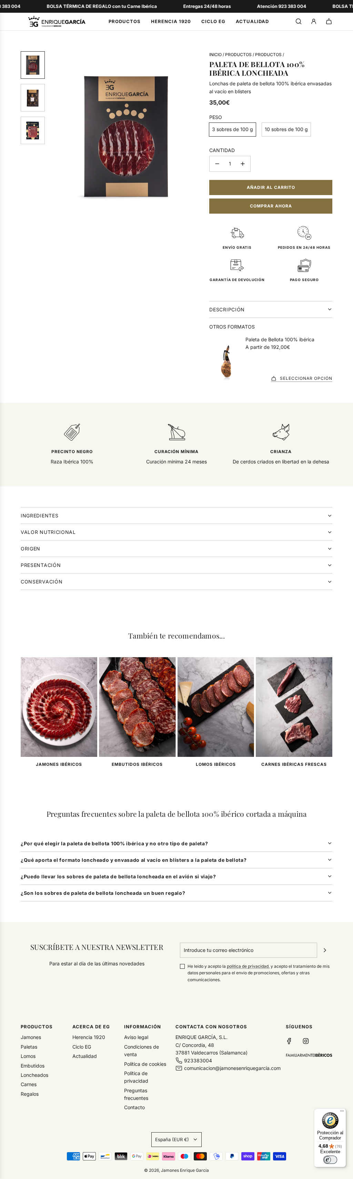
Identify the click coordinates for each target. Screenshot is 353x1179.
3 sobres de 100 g (232, 129)
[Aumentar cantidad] (242, 163)
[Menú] (342, 1112)
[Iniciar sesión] (313, 21)
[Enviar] (324, 950)
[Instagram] (305, 1041)
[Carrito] (328, 21)
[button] (55, 135)
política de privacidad (248, 966)
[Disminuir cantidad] (217, 163)
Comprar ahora (271, 205)
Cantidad (222, 150)
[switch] (330, 1160)
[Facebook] (289, 1041)
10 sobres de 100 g (286, 129)
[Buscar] (298, 21)
